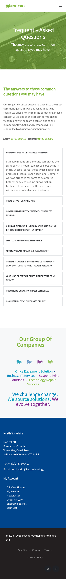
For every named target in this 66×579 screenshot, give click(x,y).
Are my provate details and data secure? (27, 251)
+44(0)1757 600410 (18, 463)
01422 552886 (45, 138)
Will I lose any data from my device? (24, 240)
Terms (48, 550)
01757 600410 (18, 138)
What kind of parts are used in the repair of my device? (30, 278)
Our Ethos (24, 550)
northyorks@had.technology (27, 469)
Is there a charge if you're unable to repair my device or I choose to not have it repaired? (31, 263)
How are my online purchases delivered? (27, 290)
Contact (37, 550)
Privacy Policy (35, 557)
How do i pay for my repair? (20, 200)
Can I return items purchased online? (26, 301)
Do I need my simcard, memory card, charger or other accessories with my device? (31, 227)
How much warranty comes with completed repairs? (29, 213)
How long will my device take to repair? (27, 152)
